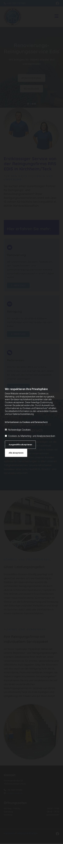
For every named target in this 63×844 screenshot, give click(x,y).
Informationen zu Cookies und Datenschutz (26, 422)
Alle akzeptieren (16, 453)
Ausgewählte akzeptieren (20, 444)
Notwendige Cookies (19, 429)
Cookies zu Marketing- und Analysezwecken (31, 436)
